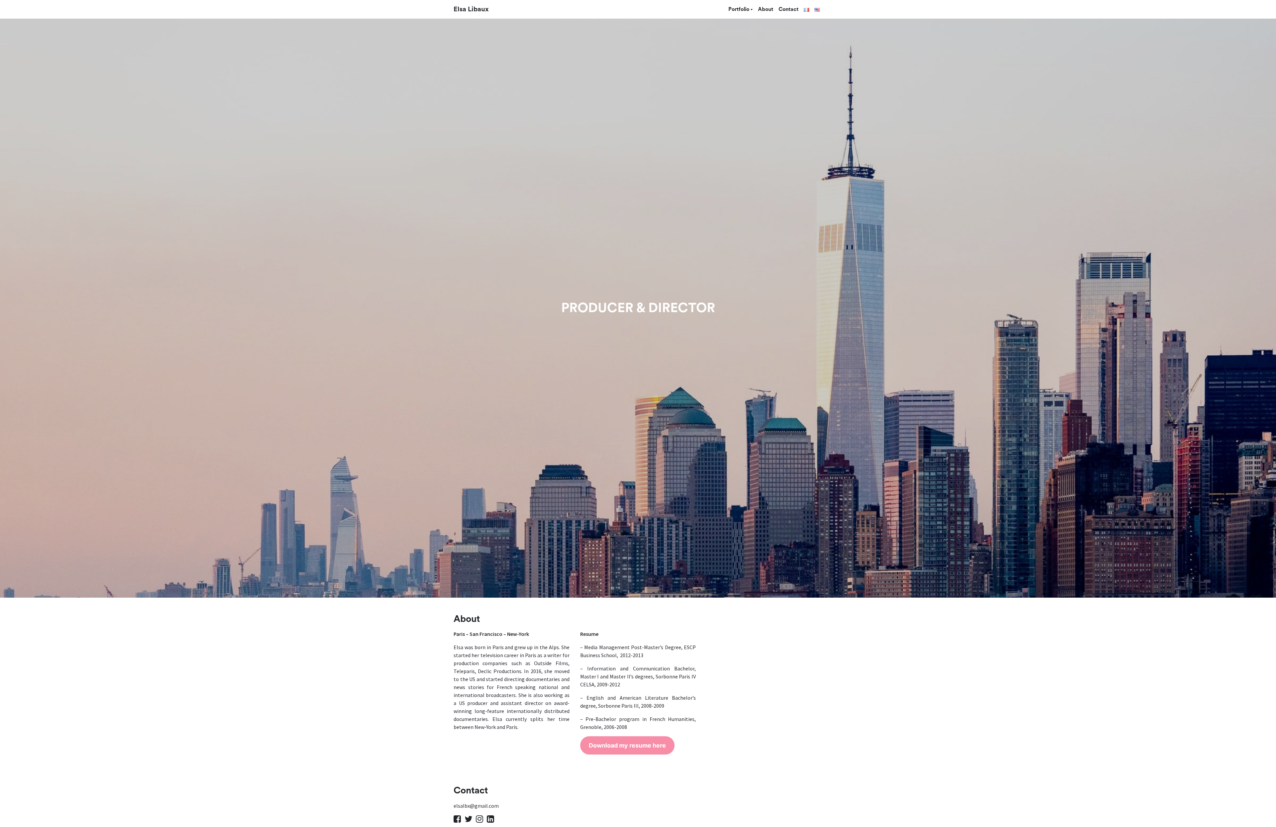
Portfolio (738, 9)
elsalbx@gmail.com (476, 805)
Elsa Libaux (471, 9)
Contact (788, 9)
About (765, 9)
